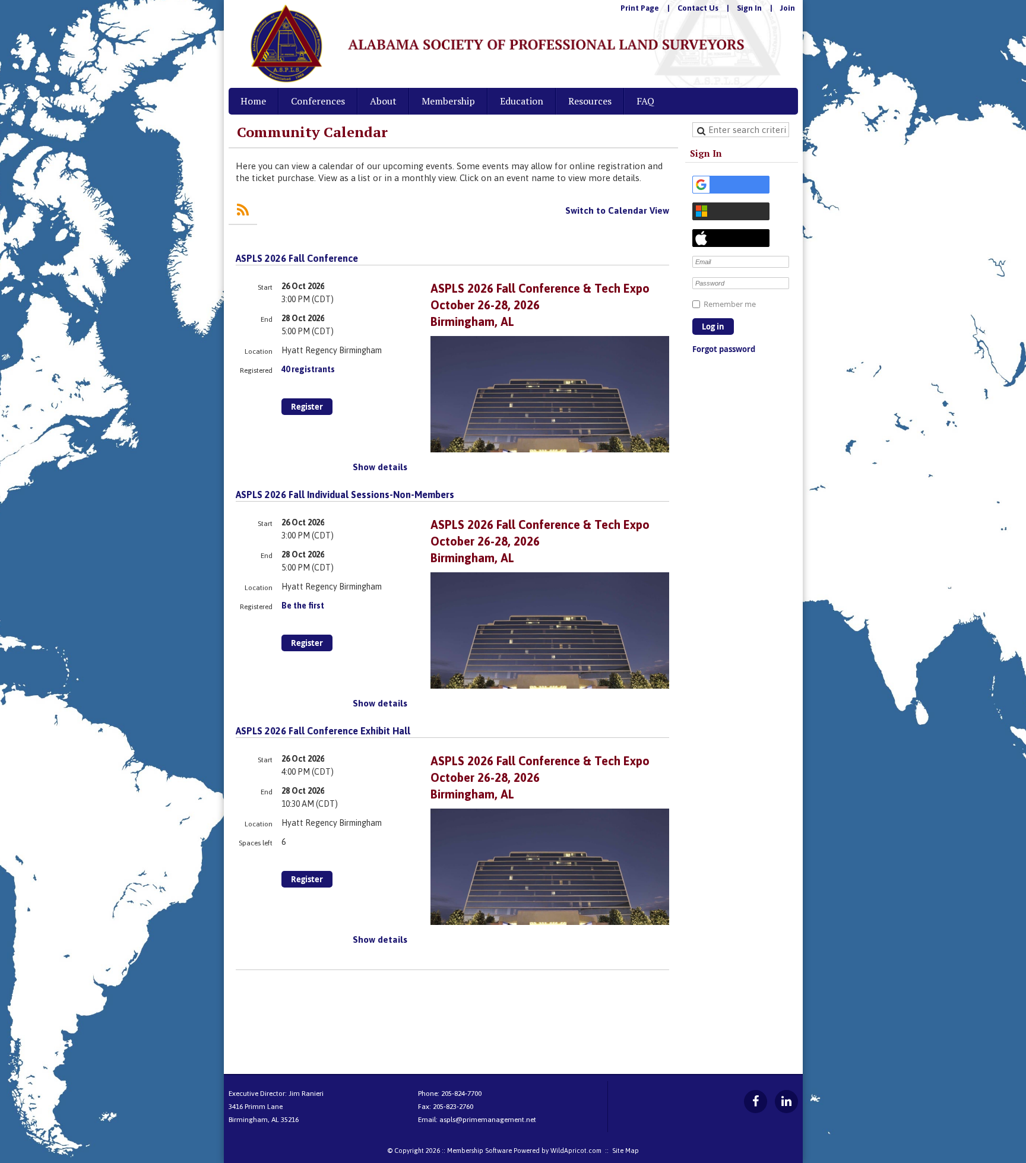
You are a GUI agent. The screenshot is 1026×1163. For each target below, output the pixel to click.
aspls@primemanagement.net (487, 1120)
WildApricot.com (575, 1150)
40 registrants (308, 369)
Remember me (730, 304)
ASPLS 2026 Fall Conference (297, 258)
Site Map (625, 1150)
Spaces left (256, 843)
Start (265, 287)
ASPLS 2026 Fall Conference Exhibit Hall (323, 730)
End (267, 319)
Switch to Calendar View (617, 210)
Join (787, 8)
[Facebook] (755, 1101)
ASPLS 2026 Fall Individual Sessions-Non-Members (345, 494)
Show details (380, 467)
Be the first (302, 605)
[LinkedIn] (786, 1101)
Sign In (749, 8)
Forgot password (723, 349)
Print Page (639, 8)
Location (259, 351)
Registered (256, 370)
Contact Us (697, 8)
